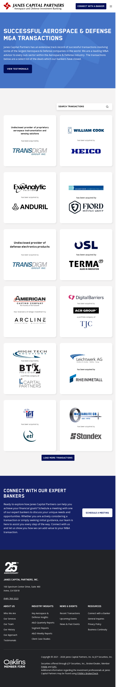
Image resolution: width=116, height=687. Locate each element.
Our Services (10, 618)
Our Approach (10, 634)
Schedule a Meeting (97, 512)
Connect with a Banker (91, 6)
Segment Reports (40, 628)
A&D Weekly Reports (42, 633)
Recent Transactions (70, 613)
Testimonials (10, 640)
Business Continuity (97, 629)
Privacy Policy (94, 624)
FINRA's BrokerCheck (87, 673)
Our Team (9, 624)
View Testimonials (18, 68)
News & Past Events (70, 624)
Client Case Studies (41, 638)
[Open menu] (110, 6)
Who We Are (10, 613)
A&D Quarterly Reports (43, 622)
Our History (9, 629)
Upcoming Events (68, 618)
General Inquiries (96, 618)
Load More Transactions (58, 457)
